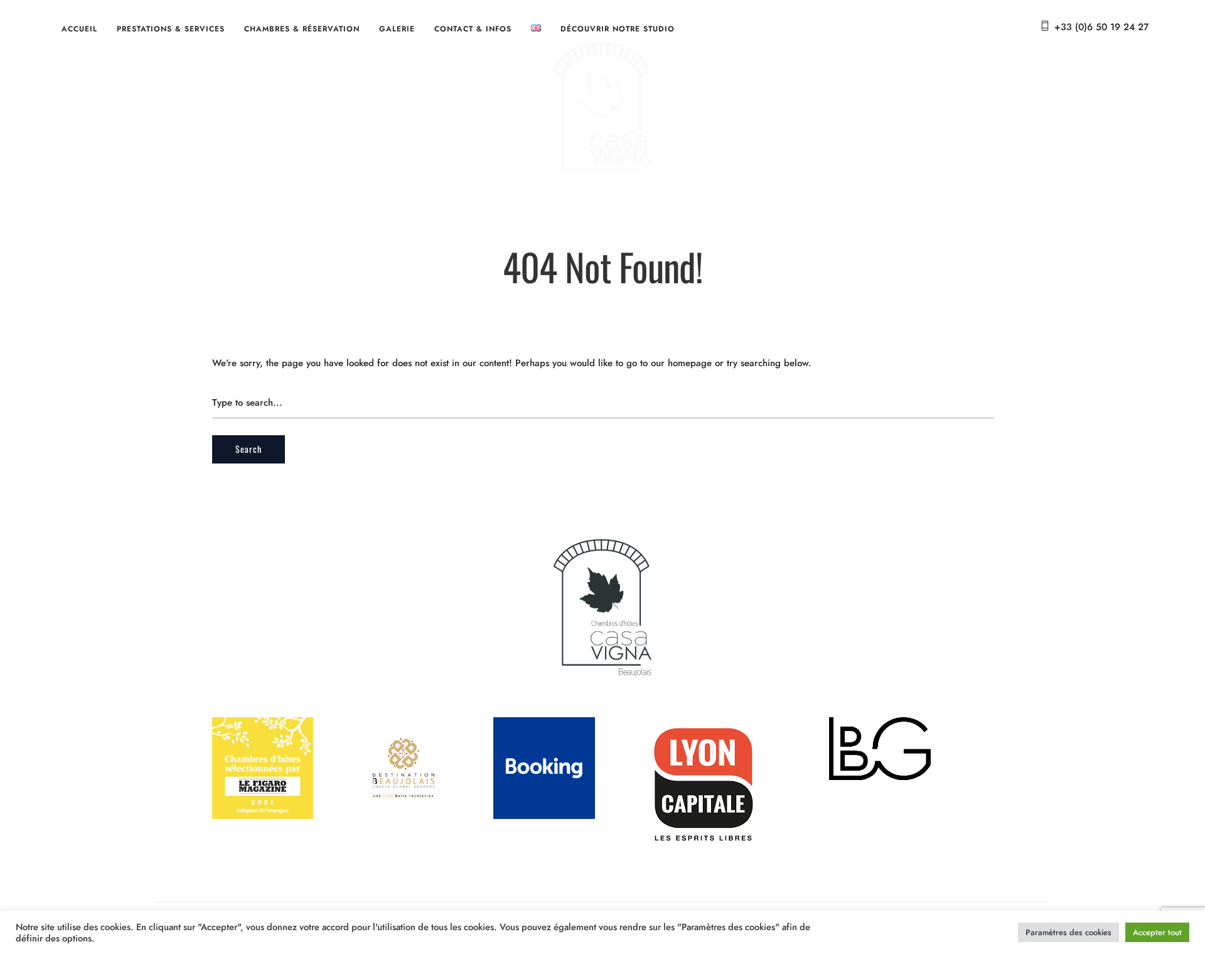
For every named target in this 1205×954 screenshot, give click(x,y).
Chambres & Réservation (302, 29)
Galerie (397, 29)
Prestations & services (171, 29)
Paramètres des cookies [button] (1068, 932)
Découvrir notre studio (617, 29)
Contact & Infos (472, 29)
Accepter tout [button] (1157, 932)
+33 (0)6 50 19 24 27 (1101, 27)
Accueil (79, 29)
